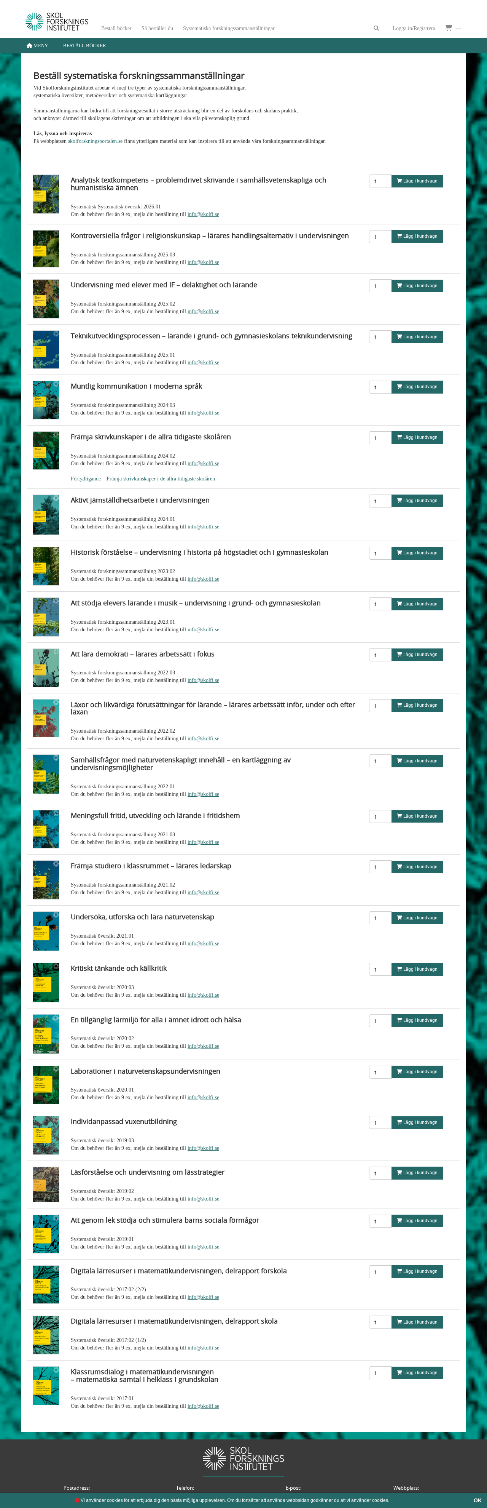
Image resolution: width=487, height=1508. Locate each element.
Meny (40, 45)
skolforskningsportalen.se (95, 141)
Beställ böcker (116, 28)
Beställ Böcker (84, 45)
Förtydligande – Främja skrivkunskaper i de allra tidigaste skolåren (143, 479)
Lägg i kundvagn (420, 181)
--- (457, 28)
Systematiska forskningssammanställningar (229, 28)
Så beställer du (157, 28)
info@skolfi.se (203, 214)
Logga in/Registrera (414, 28)
